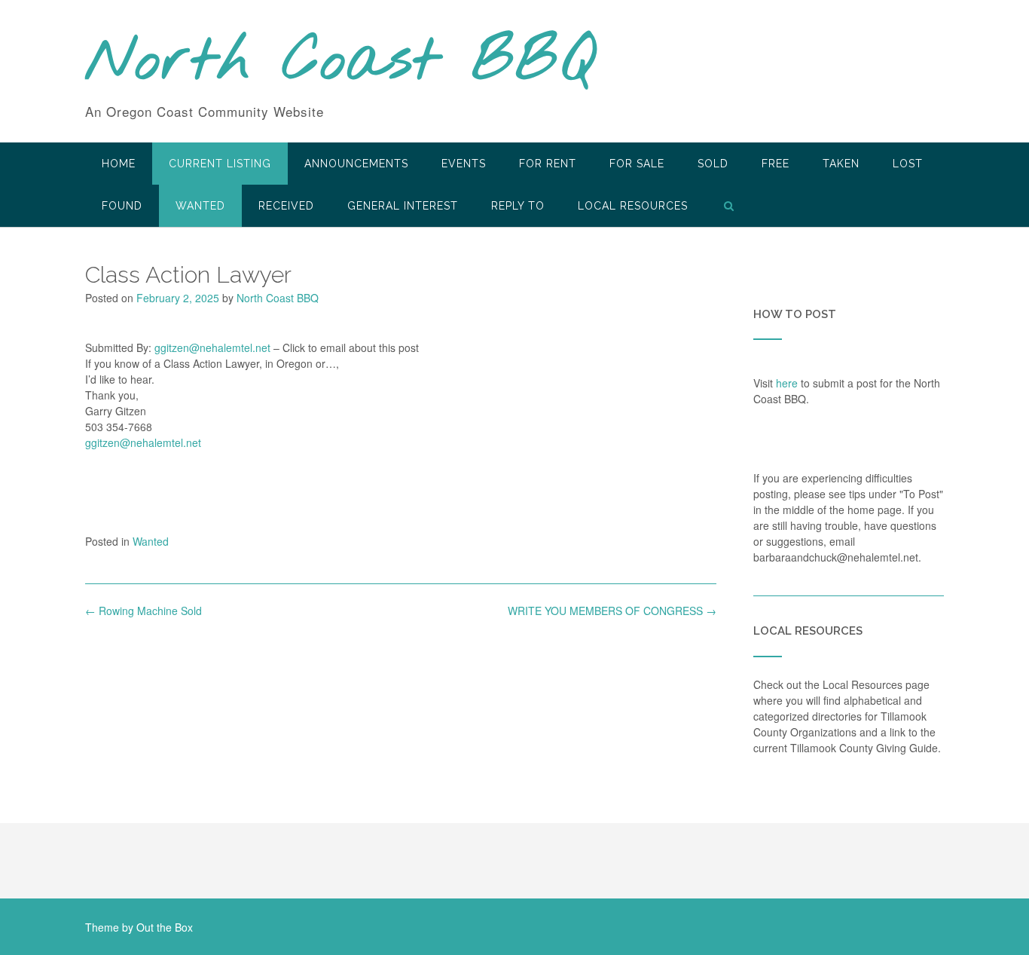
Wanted (200, 206)
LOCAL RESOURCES (633, 206)
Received (286, 206)
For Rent (547, 164)
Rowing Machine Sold (143, 610)
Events (463, 164)
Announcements (356, 164)
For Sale (636, 164)
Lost (908, 164)
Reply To (518, 206)
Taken (841, 164)
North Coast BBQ (340, 62)
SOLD (713, 164)
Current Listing (220, 164)
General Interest (402, 206)
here (787, 382)
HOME (119, 164)
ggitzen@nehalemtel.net (212, 347)
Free (775, 164)
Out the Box (164, 927)
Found (122, 206)
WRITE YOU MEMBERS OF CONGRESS (612, 610)
